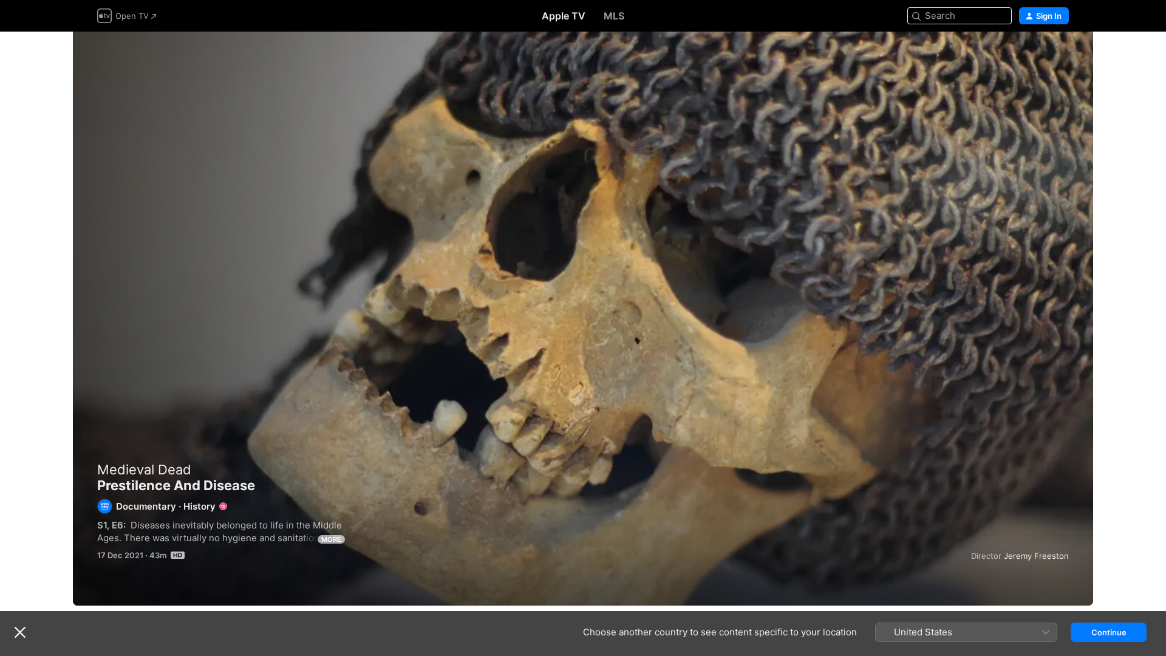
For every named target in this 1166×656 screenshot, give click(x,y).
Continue (1109, 632)
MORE (331, 539)
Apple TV (563, 16)
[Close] (20, 632)
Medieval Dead (144, 469)
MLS (614, 16)
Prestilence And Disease (583, 319)
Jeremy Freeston (1036, 556)
